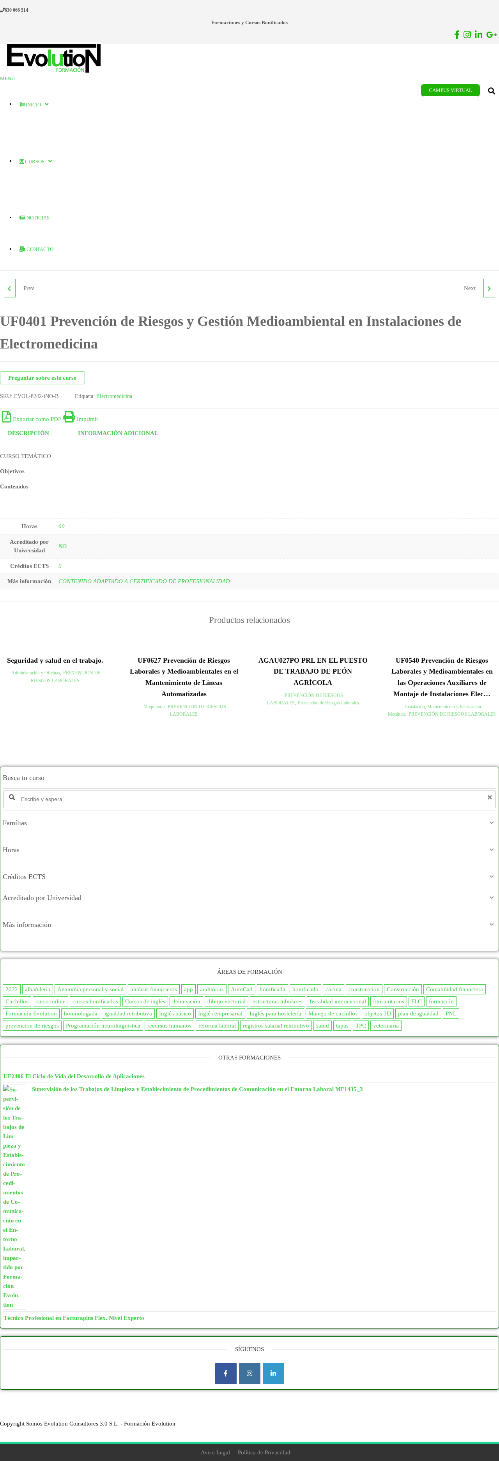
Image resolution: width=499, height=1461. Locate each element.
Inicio (33, 105)
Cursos (34, 161)
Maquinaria (154, 706)
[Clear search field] (491, 797)
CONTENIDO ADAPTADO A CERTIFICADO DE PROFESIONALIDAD (144, 581)
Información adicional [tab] (118, 433)
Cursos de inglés (145, 1001)
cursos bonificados (95, 1001)
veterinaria (386, 1025)
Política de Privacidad (264, 1452)
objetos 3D (378, 1013)
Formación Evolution (31, 1013)
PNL (451, 1013)
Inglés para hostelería (275, 1013)
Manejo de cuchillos (332, 1013)
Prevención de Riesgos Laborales (328, 703)
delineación (186, 1001)
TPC (361, 1025)
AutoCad (242, 989)
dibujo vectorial (226, 1001)
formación (441, 1001)
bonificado (305, 989)
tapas (342, 1025)
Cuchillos (16, 1001)
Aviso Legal (215, 1452)
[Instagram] (249, 1373)
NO (62, 546)
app (188, 989)
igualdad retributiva (128, 1013)
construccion (364, 989)
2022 (11, 989)
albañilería (37, 989)
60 (61, 526)
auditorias (212, 989)
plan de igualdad (418, 1013)
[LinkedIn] (273, 1373)
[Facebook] (226, 1373)
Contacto (39, 249)
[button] (249, 823)
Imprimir (87, 419)
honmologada (80, 1013)
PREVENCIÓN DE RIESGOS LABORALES (452, 714)
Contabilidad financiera (454, 989)
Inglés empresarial (220, 1013)
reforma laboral (217, 1025)
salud (322, 1025)
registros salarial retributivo (276, 1025)
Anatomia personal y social (90, 989)
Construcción (403, 989)
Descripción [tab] (28, 433)
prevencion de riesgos (32, 1025)
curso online (50, 1001)
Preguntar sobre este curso (42, 378)
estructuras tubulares (278, 1001)
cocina (334, 989)
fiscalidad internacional (338, 1001)
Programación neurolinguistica (103, 1025)
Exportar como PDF (37, 419)
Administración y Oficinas (35, 673)
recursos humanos (169, 1025)
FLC (416, 1001)
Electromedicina (114, 396)
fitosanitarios (388, 1001)
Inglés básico (175, 1013)
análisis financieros (154, 989)
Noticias (37, 218)
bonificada (272, 989)
